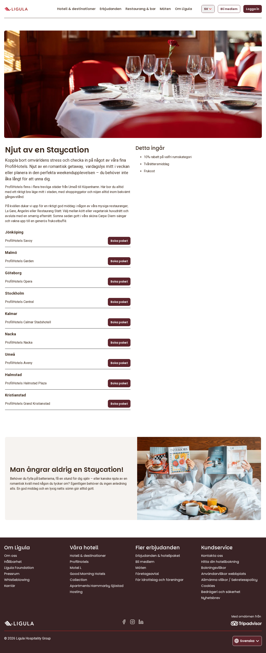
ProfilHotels (79, 561)
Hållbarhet (13, 561)
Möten (165, 8)
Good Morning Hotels (87, 573)
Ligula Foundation (19, 567)
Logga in (252, 9)
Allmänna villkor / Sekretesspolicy (229, 579)
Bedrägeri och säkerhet (220, 591)
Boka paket (119, 241)
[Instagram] (132, 622)
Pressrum (12, 573)
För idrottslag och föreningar (159, 579)
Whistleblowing (17, 579)
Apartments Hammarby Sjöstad (96, 585)
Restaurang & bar (141, 8)
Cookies (208, 585)
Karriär (9, 585)
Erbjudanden (110, 8)
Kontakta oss (212, 555)
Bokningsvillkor (213, 567)
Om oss (10, 555)
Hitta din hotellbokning (220, 561)
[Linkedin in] (141, 622)
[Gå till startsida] (16, 9)
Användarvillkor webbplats (223, 573)
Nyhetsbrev (210, 597)
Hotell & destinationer (76, 8)
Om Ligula (183, 8)
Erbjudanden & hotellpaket (157, 555)
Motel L (75, 567)
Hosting (76, 591)
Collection (78, 579)
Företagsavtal (147, 573)
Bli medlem (229, 9)
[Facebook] (124, 622)
